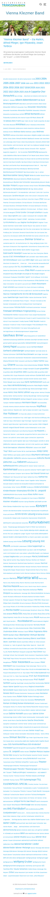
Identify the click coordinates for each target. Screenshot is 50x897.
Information (17, 421)
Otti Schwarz (39, 649)
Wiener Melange (23, 848)
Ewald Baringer (13, 297)
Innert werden (33, 424)
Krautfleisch (44, 511)
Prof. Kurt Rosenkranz (39, 676)
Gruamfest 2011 (8, 375)
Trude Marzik (37, 791)
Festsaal (43, 307)
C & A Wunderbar (23, 192)
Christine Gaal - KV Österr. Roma (37, 209)
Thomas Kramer (8, 776)
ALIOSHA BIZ (14, 118)
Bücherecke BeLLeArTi (10, 192)
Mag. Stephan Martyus (24, 560)
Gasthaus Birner (13, 335)
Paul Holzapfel (19, 655)
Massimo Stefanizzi (30, 590)
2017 (22, 87)
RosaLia (41, 707)
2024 (16, 91)
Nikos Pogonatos (36, 631)
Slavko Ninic (10, 741)
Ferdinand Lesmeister (33, 307)
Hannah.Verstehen (17, 379)
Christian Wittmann (34, 206)
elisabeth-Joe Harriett (42, 270)
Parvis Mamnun (13, 652)
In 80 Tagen (27, 418)
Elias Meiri (30, 270)
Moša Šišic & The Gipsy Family (23, 617)
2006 (12, 83)
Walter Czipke (9, 823)
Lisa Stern (30, 550)
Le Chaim (31, 537)
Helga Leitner (35, 392)
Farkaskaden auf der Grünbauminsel (20, 304)
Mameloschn (13, 563)
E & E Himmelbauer (17, 256)
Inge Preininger (26, 421)
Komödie (32, 506)
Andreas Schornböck (16, 135)
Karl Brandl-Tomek (38, 473)
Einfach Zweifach (8, 267)
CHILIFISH (31, 199)
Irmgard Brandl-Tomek (16, 428)
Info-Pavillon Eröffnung (39, 418)
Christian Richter (22, 206)
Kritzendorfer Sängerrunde (12, 518)
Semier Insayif (34, 730)
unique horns (20, 801)
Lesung (27, 541)
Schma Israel (32, 724)
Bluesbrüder (36, 179)
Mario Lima (7, 583)
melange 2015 (26, 593)
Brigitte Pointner (23, 186)
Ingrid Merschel (13, 424)
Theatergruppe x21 (33, 769)
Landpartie (16, 534)
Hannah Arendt (28, 379)
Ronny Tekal (22, 707)
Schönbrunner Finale (10, 730)
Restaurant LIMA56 (34, 693)
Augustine (6, 152)
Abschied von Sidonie (31, 96)
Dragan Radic (35, 250)
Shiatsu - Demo (40, 734)
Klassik (25, 494)
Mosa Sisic (41, 610)
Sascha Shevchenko (36, 720)
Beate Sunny (36, 155)
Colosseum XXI (32, 216)
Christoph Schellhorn (35, 212)
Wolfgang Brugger (42, 858)
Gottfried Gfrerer (17, 369)
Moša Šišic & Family (30, 614)
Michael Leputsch (9, 600)
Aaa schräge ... (19, 96)
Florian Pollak (40, 311)
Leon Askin (37, 537)
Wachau (20, 820)
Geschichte (11, 358)
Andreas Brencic (40, 128)
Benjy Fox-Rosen (25, 159)
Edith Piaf (46, 260)
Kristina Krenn (42, 514)
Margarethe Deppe (9, 570)
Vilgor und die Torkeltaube (25, 816)
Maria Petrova (41, 573)
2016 (16, 87)
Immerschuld (7, 418)
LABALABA (42, 530)
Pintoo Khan (25, 669)
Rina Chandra (7, 697)
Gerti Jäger (38, 354)
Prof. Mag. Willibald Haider (24, 680)
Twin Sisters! (14, 798)
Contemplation (11, 219)
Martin (22, 583)
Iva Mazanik (39, 431)
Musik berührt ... (12, 621)
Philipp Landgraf (14, 669)
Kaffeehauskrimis (10, 466)
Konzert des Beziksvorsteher (12, 511)
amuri (28, 125)
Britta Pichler (34, 186)
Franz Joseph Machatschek (37, 315)
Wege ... (16, 827)
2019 (32, 87)
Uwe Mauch (31, 801)
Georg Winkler (21, 347)
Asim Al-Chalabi (19, 149)
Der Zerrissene (39, 232)
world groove (37, 866)
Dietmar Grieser (33, 239)
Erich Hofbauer (35, 277)
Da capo (17, 222)
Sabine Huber (27, 714)
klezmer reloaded (10, 501)
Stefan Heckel (24, 752)
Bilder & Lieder (35, 175)
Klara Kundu (18, 494)
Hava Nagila (38, 385)
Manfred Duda (22, 563)
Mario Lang (43, 578)
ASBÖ (11, 148)
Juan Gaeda (17, 455)
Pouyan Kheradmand (10, 673)
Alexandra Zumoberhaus (11, 114)
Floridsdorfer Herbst (10, 315)
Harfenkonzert (36, 382)
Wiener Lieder (32, 844)
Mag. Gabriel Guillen (9, 560)
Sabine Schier (38, 713)
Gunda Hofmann (30, 375)
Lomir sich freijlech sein (11, 553)
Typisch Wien (23, 798)
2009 (27, 83)
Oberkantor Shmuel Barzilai (32, 635)
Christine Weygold (9, 212)
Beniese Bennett (14, 159)
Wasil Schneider (38, 823)
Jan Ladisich (12, 437)
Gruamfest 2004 (8, 372)
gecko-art (34, 336)
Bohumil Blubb (45, 182)
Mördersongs (19, 625)
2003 (38, 78)
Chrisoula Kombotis (15, 203)
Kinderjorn (30, 487)
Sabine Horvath (16, 713)
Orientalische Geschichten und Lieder (22, 649)
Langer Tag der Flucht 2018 (29, 534)
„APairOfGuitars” (39, 876)
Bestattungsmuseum (27, 165)
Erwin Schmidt (8, 287)
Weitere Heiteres (22, 830)
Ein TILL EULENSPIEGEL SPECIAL (27, 267)
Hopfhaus (41, 406)
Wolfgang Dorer (8, 862)
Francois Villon (23, 315)
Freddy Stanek (23, 321)
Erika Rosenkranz (29, 280)
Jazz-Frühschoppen (32, 441)
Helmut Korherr (18, 396)
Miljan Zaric (45, 600)
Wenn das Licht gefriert (35, 830)
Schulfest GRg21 (18, 727)
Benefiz (6, 159)
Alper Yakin (24, 121)
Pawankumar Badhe (41, 655)
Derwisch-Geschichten (27, 232)
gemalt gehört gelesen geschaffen (14, 343)
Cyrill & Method (9, 222)
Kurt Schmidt (40, 527)
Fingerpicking (29, 311)
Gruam (37, 369)
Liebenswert (23, 546)
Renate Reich (9, 693)
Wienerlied (19, 844)
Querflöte (32, 683)
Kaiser (31, 466)
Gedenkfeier (42, 336)
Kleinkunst (8, 498)
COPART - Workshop (28, 219)
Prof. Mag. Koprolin (9, 680)
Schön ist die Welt (23, 730)
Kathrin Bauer (20, 480)
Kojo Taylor (25, 506)
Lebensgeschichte (20, 537)
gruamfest (44, 368)
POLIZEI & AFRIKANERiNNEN (37, 669)
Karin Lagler (41, 470)
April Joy (30, 145)
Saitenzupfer (40, 717)
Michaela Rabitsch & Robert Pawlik (33, 597)
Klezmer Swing (23, 502)
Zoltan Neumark (20, 872)
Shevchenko (31, 734)
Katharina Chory (33, 477)
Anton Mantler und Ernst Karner (13, 145)
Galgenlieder (34, 331)
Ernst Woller (10, 284)
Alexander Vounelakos (10, 110)
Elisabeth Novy (8, 274)
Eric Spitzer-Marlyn (17, 280)
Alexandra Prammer (25, 110)
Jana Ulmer (41, 434)
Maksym (42, 560)
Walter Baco (27, 820)
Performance (31, 658)
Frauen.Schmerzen (20, 318)
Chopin (36, 199)
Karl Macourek (15, 477)
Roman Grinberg (10, 703)
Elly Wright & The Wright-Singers (33, 274)
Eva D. (30, 291)
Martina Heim (39, 583)
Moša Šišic (18, 614)
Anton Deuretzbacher (28, 142)
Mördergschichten (9, 625)
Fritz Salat (23, 328)
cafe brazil (32, 192)
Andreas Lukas (31, 132)
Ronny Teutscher (32, 707)
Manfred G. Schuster (33, 563)
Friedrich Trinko (15, 325)
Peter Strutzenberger (19, 666)
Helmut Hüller (7, 396)
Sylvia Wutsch (32, 758)
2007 (17, 83)
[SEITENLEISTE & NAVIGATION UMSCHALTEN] (45, 4)
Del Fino (26, 229)
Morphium (33, 610)
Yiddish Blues (32, 869)
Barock (19, 155)
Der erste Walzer (34, 229)
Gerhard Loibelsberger (13, 351)
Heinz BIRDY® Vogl (24, 389)
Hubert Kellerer (8, 410)
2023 (11, 91)
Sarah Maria (12, 720)
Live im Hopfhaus (40, 550)
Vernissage (25, 805)
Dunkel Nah (26, 253)
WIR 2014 (9, 858)
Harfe (27, 382)
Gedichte (20, 340)
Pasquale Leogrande (26, 652)
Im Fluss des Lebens (25, 414)
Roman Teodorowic (41, 703)
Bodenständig (35, 182)
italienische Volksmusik (11, 431)
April (25, 145)
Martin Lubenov (42, 586)
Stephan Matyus (36, 751)
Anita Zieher (12, 139)
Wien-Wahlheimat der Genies (34, 833)
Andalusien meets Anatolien (25, 128)
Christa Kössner (27, 203)
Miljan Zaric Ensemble (11, 603)
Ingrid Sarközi (23, 424)
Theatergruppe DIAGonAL (11, 766)
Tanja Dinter (42, 758)
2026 (26, 92)
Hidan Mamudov (31, 406)
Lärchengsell (27, 557)
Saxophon (6, 724)
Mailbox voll (36, 560)
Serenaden (22, 734)
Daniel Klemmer (8, 226)
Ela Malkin (21, 270)
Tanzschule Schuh (9, 762)
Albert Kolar (42, 104)
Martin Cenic (24, 586)
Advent (18, 100)
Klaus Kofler (33, 494)
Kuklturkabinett (16, 523)
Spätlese (6, 752)
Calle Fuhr (39, 192)
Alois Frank (16, 121)
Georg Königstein (42, 343)
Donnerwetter (7, 250)
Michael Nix (19, 600)
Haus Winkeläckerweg (16, 385)
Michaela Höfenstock (14, 597)
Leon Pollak (17, 542)
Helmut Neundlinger (30, 396)
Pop (48, 669)
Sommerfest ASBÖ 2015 (22, 741)
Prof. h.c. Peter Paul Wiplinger (19, 676)
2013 (47, 83)
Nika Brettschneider (22, 628)
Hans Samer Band (18, 382)
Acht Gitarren (42, 96)
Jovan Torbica (8, 455)
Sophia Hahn (34, 741)
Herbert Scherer (38, 399)
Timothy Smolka (33, 784)
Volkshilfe (38, 816)
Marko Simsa (15, 583)
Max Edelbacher (16, 593)
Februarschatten (8, 307)
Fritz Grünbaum (37, 325)
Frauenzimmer (41, 318)
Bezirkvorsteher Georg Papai (16, 175)
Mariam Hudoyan (30, 573)
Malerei (5, 563)
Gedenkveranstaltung (10, 340)
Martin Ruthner (8, 590)
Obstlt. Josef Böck (9, 642)
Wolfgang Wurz (21, 866)
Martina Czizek (29, 583)
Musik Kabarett (38, 621)
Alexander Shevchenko (37, 107)
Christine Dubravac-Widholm (17, 209)
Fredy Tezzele (34, 321)
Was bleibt (29, 823)
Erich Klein (44, 277)
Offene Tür (32, 642)
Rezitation (44, 693)
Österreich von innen (26, 876)
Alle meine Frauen (24, 118)
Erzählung (40, 287)
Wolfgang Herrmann (39, 862)
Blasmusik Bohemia (20, 179)
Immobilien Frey (17, 418)
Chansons (12, 199)
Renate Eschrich (43, 690)
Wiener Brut (41, 837)
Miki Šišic (37, 600)
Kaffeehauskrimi (32, 462)
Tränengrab (45, 791)
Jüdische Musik (43, 458)
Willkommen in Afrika (40, 855)
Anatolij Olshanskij (9, 128)
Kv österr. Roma (18, 530)
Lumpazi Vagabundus (11, 557)
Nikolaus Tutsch (23, 632)
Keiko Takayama (40, 480)
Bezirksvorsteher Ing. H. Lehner (34, 172)
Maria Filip (39, 570)
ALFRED (22, 114)
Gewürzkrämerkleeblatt (39, 358)
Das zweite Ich (37, 226)
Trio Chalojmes (15, 791)
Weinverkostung (9, 830)
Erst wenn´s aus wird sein (23, 284)
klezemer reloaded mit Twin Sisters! (26, 498)
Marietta (13, 578)
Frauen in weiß (31, 318)
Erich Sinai (6, 280)
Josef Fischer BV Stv (19, 451)
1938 (33, 79)
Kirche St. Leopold (36, 490)
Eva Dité (35, 291)
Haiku (9, 379)
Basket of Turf (26, 155)
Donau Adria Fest (43, 246)
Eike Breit (6, 263)
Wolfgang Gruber (23, 861)
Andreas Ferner (8, 132)
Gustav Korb (40, 375)
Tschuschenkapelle (38, 795)
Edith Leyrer (39, 260)
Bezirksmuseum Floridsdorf (13, 172)
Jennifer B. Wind (44, 441)
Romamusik (40, 700)
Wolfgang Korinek (9, 866)
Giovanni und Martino (26, 361)
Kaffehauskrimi (23, 466)
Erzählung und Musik (10, 291)
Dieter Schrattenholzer (17, 240)
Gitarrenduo (20, 365)
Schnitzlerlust (41, 724)
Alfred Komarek (32, 114)
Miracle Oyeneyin (25, 603)
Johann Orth (37, 448)
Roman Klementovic (26, 703)
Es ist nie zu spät (22, 291)
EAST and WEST (30, 257)
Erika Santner (40, 280)
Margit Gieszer (20, 570)
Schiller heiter (23, 724)
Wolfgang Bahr (21, 858)
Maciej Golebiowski (40, 556)
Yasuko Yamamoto (21, 869)
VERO (32, 805)
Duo (32, 253)
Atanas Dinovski (30, 149)
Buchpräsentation (20, 189)
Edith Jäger (30, 260)
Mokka (42, 607)
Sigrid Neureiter (38, 737)
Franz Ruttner (8, 318)
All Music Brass (35, 118)
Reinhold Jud (32, 690)
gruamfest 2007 (43, 372)
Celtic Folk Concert (31, 196)
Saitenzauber (31, 717)
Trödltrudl (6, 795)
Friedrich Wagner (26, 325)
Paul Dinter (37, 652)
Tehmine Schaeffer (22, 762)
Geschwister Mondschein (23, 358)
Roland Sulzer (15, 700)
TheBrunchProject (19, 772)
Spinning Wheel (31, 748)
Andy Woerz (27, 135)
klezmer (41, 498)
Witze (14, 858)
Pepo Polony (15, 658)
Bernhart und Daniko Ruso (11, 165)
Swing (25, 758)
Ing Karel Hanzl (37, 421)
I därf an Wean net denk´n (30, 410)
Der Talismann (14, 232)
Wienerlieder (9, 847)
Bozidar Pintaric (10, 185)
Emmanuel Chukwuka (10, 277)
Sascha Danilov (21, 720)
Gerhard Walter (30, 351)
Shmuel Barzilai (17, 737)
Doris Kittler (17, 250)
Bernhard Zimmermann (41, 162)
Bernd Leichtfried (37, 159)
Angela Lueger (37, 135)
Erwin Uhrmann (32, 287)
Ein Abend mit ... (15, 263)
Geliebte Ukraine (42, 340)
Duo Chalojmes (38, 253)
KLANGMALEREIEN (8, 494)
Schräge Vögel (7, 727)
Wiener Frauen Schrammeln (12, 840)
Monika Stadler (13, 610)
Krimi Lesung (28, 514)
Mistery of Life (15, 607)
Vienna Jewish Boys (32, 813)
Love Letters (23, 553)
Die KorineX (27, 236)
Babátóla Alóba (12, 155)
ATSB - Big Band (40, 149)
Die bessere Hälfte (17, 236)
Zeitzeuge (40, 869)
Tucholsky (6, 798)
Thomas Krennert (19, 776)
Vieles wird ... (21, 813)
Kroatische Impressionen (29, 518)
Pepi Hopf (6, 658)
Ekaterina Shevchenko (10, 270)
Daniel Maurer (27, 226)
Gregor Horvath (28, 369)
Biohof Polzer (45, 175)
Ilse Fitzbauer (10, 413)
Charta (18, 199)
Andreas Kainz (19, 132)
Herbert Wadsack (15, 403)
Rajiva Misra (24, 687)
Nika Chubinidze (35, 628)
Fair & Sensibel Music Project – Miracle (22, 301)
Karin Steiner (26, 473)
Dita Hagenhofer (23, 246)
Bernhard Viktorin (27, 162)
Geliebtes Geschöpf (30, 340)
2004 (44, 78)
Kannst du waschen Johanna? (27, 470)
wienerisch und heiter (30, 840)
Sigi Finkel (29, 737)
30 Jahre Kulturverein (25, 79)
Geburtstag (27, 336)
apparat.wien (32, 893)
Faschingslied (37, 304)
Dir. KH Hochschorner (20, 243)
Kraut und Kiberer (9, 514)
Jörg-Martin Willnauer (40, 455)
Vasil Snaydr (7, 805)
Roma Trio (14, 707)
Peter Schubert (35, 662)
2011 (36, 83)
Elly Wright (18, 274)
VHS (5, 809)
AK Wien (35, 104)
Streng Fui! (16, 755)
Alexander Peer (22, 107)
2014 (5, 87)
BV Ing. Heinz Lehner (36, 189)
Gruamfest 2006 (32, 372)
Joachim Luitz (39, 444)
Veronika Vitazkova (41, 805)
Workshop (29, 866)
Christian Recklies (9, 206)
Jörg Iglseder (8, 458)
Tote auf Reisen (17, 788)
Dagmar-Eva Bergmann (29, 222)
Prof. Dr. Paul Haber (23, 673)
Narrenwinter (28, 625)
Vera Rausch (16, 805)
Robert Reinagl (33, 697)
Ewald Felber (24, 297)
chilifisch (24, 199)
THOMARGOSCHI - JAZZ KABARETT (37, 772)
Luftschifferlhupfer (34, 553)
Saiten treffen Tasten (20, 717)
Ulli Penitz (31, 798)
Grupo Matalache (19, 375)
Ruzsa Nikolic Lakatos (28, 710)
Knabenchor (16, 506)
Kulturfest (25, 523)
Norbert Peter (13, 635)
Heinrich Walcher (12, 389)
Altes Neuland (10, 125)
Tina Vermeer (43, 784)
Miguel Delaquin (28, 600)
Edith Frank (21, 260)
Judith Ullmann (26, 455)
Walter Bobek (36, 820)
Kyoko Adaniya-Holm (31, 530)
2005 (6, 83)
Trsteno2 (29, 791)
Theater (42, 762)
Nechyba (37, 625)
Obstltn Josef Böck (22, 642)
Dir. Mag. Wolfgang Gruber (35, 243)
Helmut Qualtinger (43, 396)
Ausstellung (33, 152)
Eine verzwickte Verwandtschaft (38, 263)
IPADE (40, 424)
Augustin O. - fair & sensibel (19, 152)
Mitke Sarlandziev (26, 607)
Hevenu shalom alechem (17, 406)
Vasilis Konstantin (42, 801)
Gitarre (11, 364)
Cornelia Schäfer (40, 219)
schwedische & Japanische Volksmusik (35, 727)
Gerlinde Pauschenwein (25, 354)
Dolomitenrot (33, 246)
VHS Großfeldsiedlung (33, 809)
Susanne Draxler (37, 755)
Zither (11, 872)
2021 (42, 87)
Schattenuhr (14, 724)
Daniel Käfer (18, 226)
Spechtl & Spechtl (19, 748)
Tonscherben (7, 788)
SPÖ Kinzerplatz (42, 748)
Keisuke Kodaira (8, 484)
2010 (31, 83)
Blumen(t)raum (8, 182)
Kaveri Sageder (30, 480)
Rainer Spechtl (13, 687)
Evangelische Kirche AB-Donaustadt (26, 294)
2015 (11, 87)
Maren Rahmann (42, 567)
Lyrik (21, 557)
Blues (29, 179)
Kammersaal (10, 469)
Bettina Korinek (33, 169)
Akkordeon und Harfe (26, 104)
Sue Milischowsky (25, 755)
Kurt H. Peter (30, 527)
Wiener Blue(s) (20, 837)
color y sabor (22, 216)
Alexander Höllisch (10, 107)
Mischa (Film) (36, 603)
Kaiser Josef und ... (40, 466)
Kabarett (22, 461)
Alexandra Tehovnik (39, 110)
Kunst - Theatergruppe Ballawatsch (14, 527)
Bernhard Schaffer (15, 162)
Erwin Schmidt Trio (20, 287)
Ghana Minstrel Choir (10, 361)
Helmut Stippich (26, 399)
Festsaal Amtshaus (13, 311)
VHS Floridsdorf (16, 808)
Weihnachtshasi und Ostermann (29, 827)
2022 (5, 91)
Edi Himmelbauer (10, 260)
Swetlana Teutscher (16, 758)
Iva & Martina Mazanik (26, 431)
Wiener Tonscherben (14, 855)
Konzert (41, 506)
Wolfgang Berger (31, 858)
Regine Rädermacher (21, 690)
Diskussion (13, 246)
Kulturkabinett (39, 522)
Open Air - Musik (36, 645)
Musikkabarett (25, 621)
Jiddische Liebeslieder (17, 444)
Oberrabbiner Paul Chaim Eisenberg (16, 638)
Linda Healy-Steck (20, 550)
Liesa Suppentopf (34, 546)
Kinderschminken (41, 487)
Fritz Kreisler (15, 328)
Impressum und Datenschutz (25, 889)
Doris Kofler (26, 250)
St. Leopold (14, 751)
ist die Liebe (41, 428)
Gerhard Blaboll (37, 347)
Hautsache (30, 385)
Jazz (24, 441)
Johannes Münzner (25, 447)
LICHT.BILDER (14, 546)
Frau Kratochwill (13, 321)
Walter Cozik (45, 820)
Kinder (23, 487)
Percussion (23, 658)
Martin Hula (32, 586)
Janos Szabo (20, 437)
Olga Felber (26, 645)
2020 (37, 87)
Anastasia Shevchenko (37, 125)
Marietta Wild (27, 578)
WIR (4, 858)
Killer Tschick (16, 487)
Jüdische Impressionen (28, 458)
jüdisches (7, 462)
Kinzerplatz (22, 491)
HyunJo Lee (18, 410)
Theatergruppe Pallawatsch (28, 766)
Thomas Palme (14, 780)
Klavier (40, 494)
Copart (19, 219)
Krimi (18, 514)
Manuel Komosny (31, 567)
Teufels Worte (33, 762)
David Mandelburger (16, 229)
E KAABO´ (42, 267)
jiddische (6, 444)
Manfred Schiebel (19, 567)
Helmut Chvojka (45, 392)
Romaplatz (6, 707)
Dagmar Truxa (43, 222)
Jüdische (17, 458)
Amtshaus (21, 124)
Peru (37, 658)
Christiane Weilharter (40, 203)
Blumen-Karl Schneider (22, 182)
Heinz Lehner (24, 392)
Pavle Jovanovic (30, 655)
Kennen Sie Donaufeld (21, 484)
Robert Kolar (22, 696)
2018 (27, 87)
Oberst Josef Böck (38, 638)
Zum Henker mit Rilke (32, 872)
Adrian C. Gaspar (9, 100)
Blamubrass (8, 179)
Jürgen (15, 462)
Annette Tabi (39, 139)
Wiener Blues (31, 837)
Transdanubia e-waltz (30, 788)
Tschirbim (27, 795)
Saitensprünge (8, 717)
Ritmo (15, 697)
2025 (21, 91)
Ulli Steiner (38, 798)
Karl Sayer (23, 477)
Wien (22, 833)
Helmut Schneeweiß (11, 399)
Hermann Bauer (29, 402)
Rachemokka (40, 683)
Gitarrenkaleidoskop (30, 365)
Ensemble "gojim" (24, 277)
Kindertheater (9, 491)
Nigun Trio (12, 628)
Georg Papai (10, 346)
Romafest (31, 700)
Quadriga (13, 683)
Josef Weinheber (31, 451)
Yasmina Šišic (8, 869)
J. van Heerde (20, 434)
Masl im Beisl (18, 590)
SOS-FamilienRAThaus (18, 744)
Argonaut (6, 149)
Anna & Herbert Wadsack (25, 139)
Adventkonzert (30, 100)
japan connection (30, 437)
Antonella (38, 142)
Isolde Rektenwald (31, 428)
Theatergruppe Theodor (14, 769)
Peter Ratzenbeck (21, 662)
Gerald (29, 347)
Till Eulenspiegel (28, 779)
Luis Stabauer (44, 553)
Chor (41, 199)
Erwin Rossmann (39, 284)
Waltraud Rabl (20, 823)
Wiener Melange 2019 (19, 851)
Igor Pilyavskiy (43, 410)
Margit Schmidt (30, 570)
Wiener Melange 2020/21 (35, 851)
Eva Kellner (42, 291)
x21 (43, 866)
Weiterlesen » (8, 63)
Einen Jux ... (24, 263)
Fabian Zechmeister (35, 297)
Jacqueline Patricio (31, 434)
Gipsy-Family (38, 361)
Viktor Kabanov (12, 816)
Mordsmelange (25, 610)
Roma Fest (23, 700)
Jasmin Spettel (17, 441)
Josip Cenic (42, 451)
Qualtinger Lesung (22, 683)
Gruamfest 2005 (20, 372)
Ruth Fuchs (17, 710)
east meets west (42, 257)
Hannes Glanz (37, 379)
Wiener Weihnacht (27, 855)
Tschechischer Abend (17, 795)
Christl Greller (21, 212)
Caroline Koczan (18, 196)
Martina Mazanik (11, 586)
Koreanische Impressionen (31, 511)
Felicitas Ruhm (20, 307)
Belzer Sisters (44, 155)
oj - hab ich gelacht (16, 645)
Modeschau (36, 607)
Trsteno (23, 791)
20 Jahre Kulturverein (10, 79)
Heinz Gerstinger (37, 389)
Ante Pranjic (17, 142)
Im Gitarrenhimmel (38, 414)
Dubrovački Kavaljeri (12, 253)
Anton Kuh (45, 142)
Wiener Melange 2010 (38, 848)
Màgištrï (46, 621)
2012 (41, 83)
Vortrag (14, 820)
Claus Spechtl (13, 216)
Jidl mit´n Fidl (29, 444)
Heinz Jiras (12, 392)
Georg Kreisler (31, 343)
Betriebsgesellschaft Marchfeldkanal (15, 169)
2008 (23, 83)
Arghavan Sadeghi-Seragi (41, 145)
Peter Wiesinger (31, 666)
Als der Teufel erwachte (36, 121)
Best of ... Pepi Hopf (40, 165)
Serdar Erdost (14, 734)
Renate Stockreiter (21, 693)
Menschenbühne (37, 593)
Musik (36, 617)
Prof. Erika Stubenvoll (38, 673)
